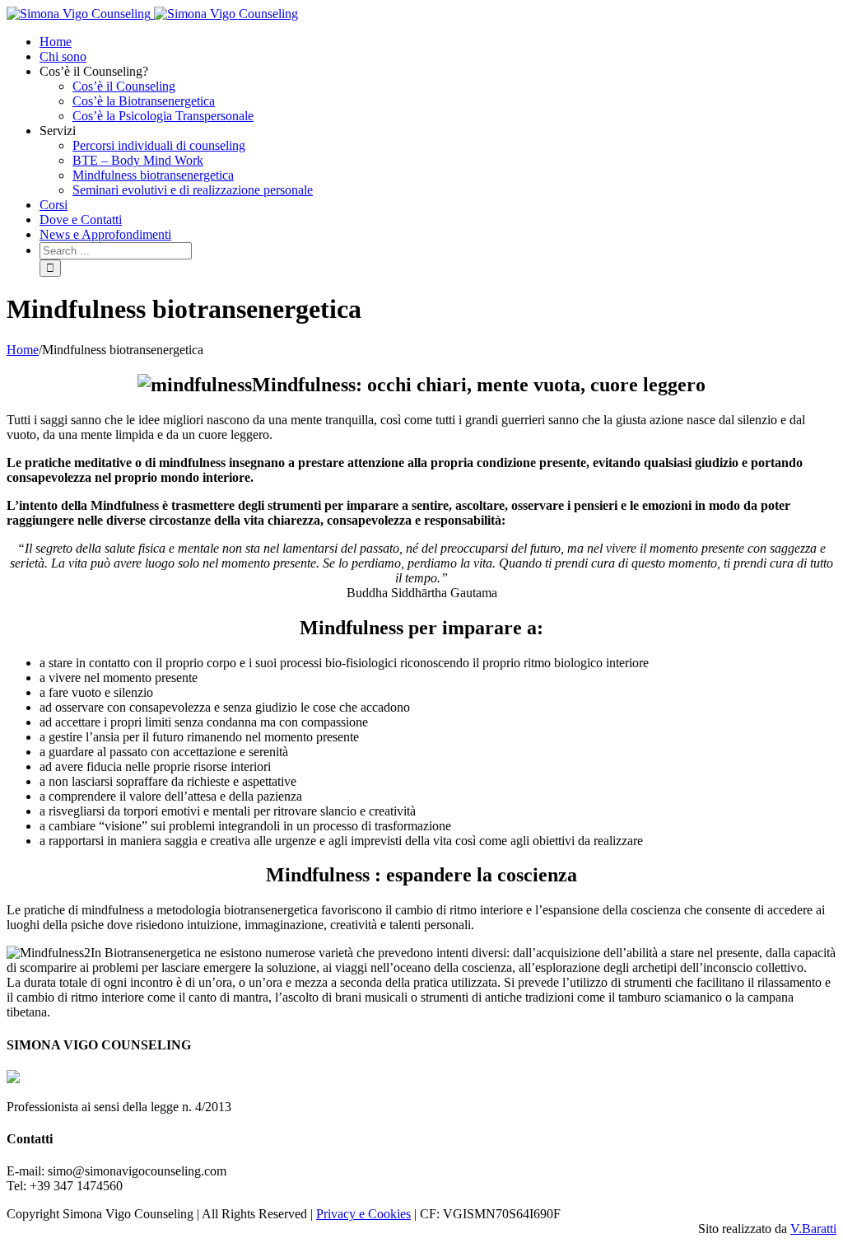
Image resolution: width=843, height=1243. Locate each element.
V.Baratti (813, 1229)
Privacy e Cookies (363, 1214)
